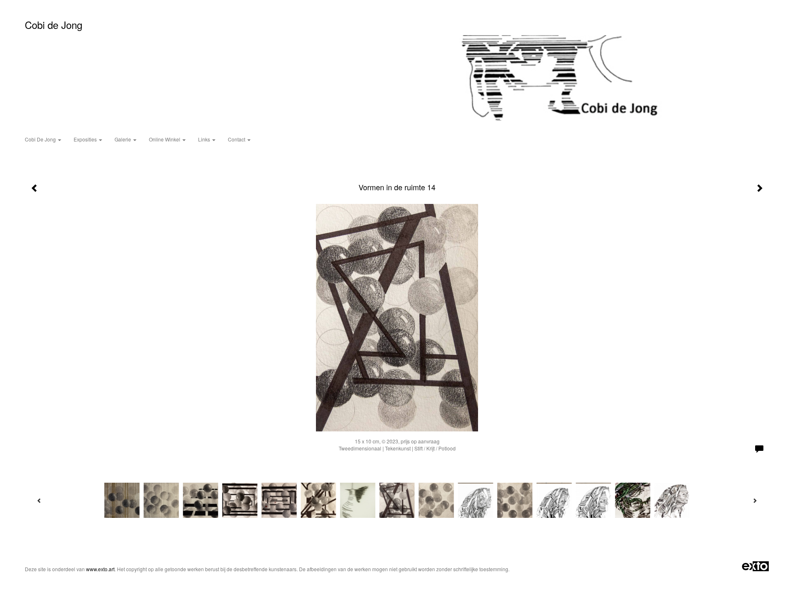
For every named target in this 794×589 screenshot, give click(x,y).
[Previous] (39, 500)
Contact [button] (237, 139)
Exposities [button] (86, 139)
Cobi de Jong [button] (41, 139)
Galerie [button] (123, 139)
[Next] (755, 500)
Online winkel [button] (165, 139)
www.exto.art (100, 568)
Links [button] (204, 139)
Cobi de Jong (53, 24)
